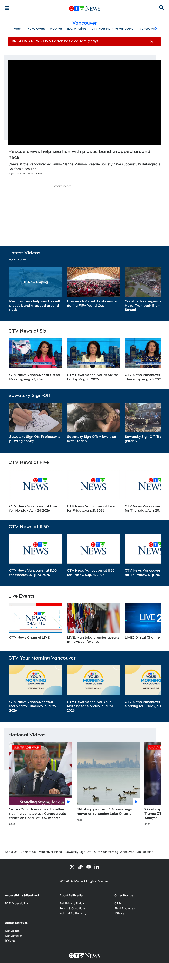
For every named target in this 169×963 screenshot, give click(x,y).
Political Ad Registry (73, 913)
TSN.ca (119, 913)
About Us (11, 852)
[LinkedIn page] (96, 866)
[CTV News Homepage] (84, 8)
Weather (56, 28)
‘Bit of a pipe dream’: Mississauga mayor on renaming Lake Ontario (104, 811)
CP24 (118, 903)
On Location (145, 852)
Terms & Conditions (73, 908)
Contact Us (28, 852)
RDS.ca (10, 940)
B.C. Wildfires (77, 28)
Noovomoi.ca (14, 935)
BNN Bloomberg (125, 908)
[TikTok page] (80, 866)
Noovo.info (12, 930)
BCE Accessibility (16, 903)
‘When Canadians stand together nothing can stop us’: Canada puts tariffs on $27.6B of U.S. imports (37, 813)
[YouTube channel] (88, 866)
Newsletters (36, 28)
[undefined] (35, 289)
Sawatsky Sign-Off (78, 852)
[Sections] (7, 8)
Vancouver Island (50, 852)
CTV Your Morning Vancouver (113, 28)
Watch (17, 28)
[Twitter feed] (72, 866)
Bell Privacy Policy (72, 903)
